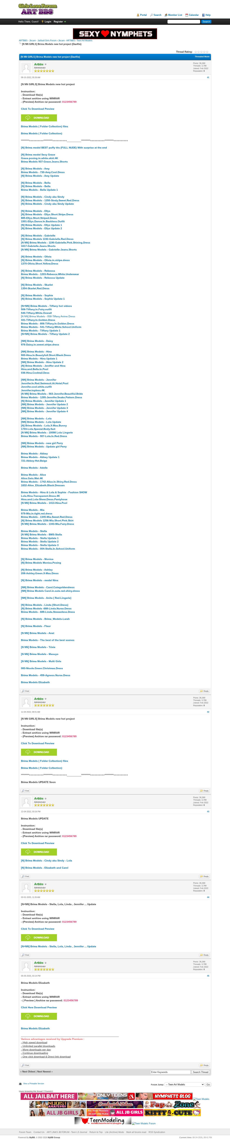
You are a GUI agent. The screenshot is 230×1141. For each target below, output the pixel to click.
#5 (208, 976)
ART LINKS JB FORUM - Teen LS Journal (67, 1132)
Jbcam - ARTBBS (66, 40)
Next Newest (44, 1071)
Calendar (194, 15)
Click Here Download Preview (39, 1007)
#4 (208, 897)
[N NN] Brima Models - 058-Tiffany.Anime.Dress (48, 316)
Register (58, 21)
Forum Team (25, 1132)
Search (157, 15)
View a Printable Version (33, 1083)
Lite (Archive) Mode (114, 1132)
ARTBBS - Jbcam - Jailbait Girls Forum (37, 40)
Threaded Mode (202, 56)
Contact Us (39, 1132)
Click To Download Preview (37, 108)
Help (208, 15)
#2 (208, 712)
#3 (208, 811)
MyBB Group (54, 1137)
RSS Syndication (157, 1132)
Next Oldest (28, 1071)
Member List (175, 15)
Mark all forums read (136, 1132)
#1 (208, 77)
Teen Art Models (84, 40)
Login (48, 21)
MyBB (32, 1137)
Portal (143, 15)
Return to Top (96, 1132)
